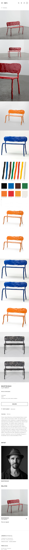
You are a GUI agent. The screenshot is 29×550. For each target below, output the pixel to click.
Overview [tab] (3, 414)
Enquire (14, 404)
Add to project (6, 409)
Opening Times (4, 541)
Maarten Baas (6, 386)
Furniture (5, 7)
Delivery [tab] (8, 414)
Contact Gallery (12, 541)
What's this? (13, 408)
